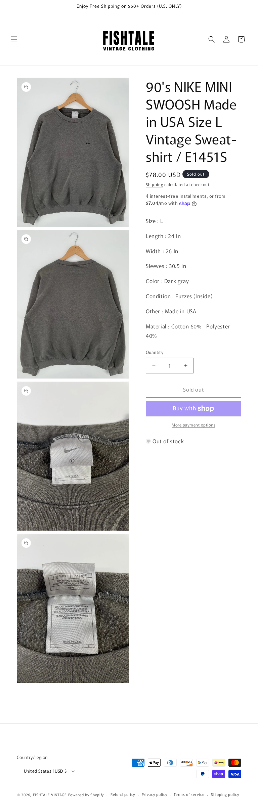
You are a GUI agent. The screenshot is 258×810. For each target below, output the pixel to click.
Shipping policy (225, 794)
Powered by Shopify (86, 794)
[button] (14, 39)
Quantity (154, 352)
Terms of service (189, 794)
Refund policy (123, 794)
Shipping (154, 184)
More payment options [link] (193, 425)
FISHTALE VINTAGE (50, 794)
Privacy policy (154, 794)
